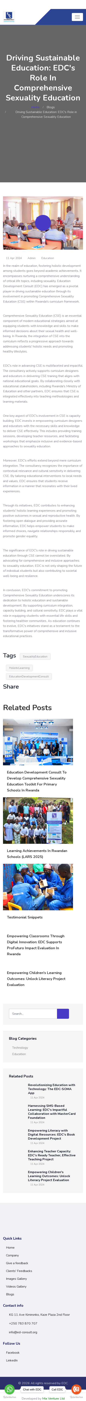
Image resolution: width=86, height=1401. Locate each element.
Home (35, 107)
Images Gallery (16, 1279)
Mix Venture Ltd (53, 1398)
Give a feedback (17, 1263)
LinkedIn (12, 1360)
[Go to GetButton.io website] (9, 1397)
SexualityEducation (35, 656)
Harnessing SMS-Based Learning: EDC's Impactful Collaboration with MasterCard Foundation (52, 1112)
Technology (20, 1048)
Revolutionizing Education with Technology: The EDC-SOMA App (51, 1089)
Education (47, 258)
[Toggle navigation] (77, 17)
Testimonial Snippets (25, 917)
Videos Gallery (16, 1286)
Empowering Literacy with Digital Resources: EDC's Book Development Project (51, 1134)
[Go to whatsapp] (10, 1389)
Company (12, 1255)
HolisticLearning (19, 668)
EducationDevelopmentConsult (29, 676)
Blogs (51, 107)
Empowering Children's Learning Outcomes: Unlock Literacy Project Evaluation (36, 978)
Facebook (13, 1352)
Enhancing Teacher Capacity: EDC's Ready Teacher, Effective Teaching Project (52, 1155)
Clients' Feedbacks (19, 1271)
